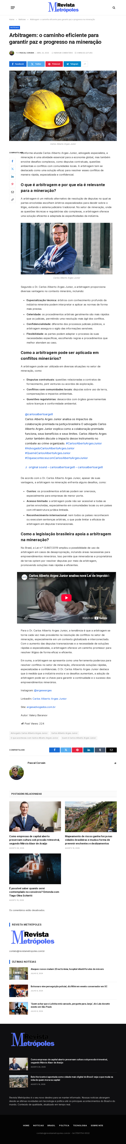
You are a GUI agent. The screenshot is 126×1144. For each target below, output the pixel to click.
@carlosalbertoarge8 (39, 414)
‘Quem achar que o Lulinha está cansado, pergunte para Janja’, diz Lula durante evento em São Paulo (70, 1005)
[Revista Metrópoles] (63, 7)
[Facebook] (12, 161)
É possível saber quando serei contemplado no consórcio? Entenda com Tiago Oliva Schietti (34, 892)
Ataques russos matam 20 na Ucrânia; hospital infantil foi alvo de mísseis (67, 969)
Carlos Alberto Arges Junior (50, 698)
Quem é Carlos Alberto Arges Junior (79, 738)
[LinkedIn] (12, 176)
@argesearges (43, 690)
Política (64, 1125)
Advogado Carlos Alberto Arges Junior (29, 733)
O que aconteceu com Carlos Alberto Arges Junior (34, 738)
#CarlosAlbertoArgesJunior (84, 443)
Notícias (14, 27)
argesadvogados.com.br (41, 707)
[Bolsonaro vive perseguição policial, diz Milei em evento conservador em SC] (18, 991)
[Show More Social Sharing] (85, 64)
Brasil (51, 1125)
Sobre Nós (97, 1125)
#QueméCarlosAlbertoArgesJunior (48, 453)
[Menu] (13, 7)
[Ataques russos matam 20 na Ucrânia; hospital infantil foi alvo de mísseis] (18, 973)
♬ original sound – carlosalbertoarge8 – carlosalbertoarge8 (64, 467)
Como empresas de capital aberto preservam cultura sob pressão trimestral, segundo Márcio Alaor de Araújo (34, 840)
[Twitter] (12, 169)
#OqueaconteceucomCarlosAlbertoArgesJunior (56, 458)
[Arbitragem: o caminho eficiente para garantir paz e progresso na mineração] (63, 106)
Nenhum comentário (63, 53)
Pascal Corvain (27, 53)
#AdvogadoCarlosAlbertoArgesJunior (50, 448)
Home (26, 1125)
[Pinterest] (12, 184)
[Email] (12, 192)
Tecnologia (80, 1125)
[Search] (113, 7)
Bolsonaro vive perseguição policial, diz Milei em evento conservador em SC (69, 986)
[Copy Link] (12, 199)
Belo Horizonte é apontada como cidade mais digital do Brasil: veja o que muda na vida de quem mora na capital (72, 1078)
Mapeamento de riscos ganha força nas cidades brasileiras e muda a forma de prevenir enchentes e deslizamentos (88, 840)
